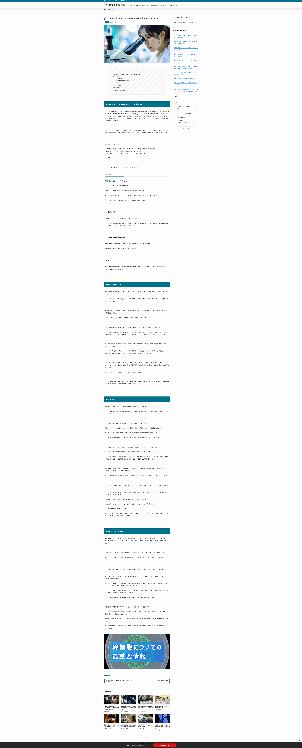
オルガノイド (118, 78)
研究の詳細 (116, 88)
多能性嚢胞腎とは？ (118, 85)
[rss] (195, 1)
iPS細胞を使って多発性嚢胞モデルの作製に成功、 (127, 74)
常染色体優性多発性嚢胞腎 (122, 80)
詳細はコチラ (164, 745)
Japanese (190, 5)
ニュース (107, 22)
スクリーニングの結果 (119, 90)
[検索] (197, 1)
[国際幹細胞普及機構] (114, 5)
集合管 (117, 76)
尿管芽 (117, 83)
